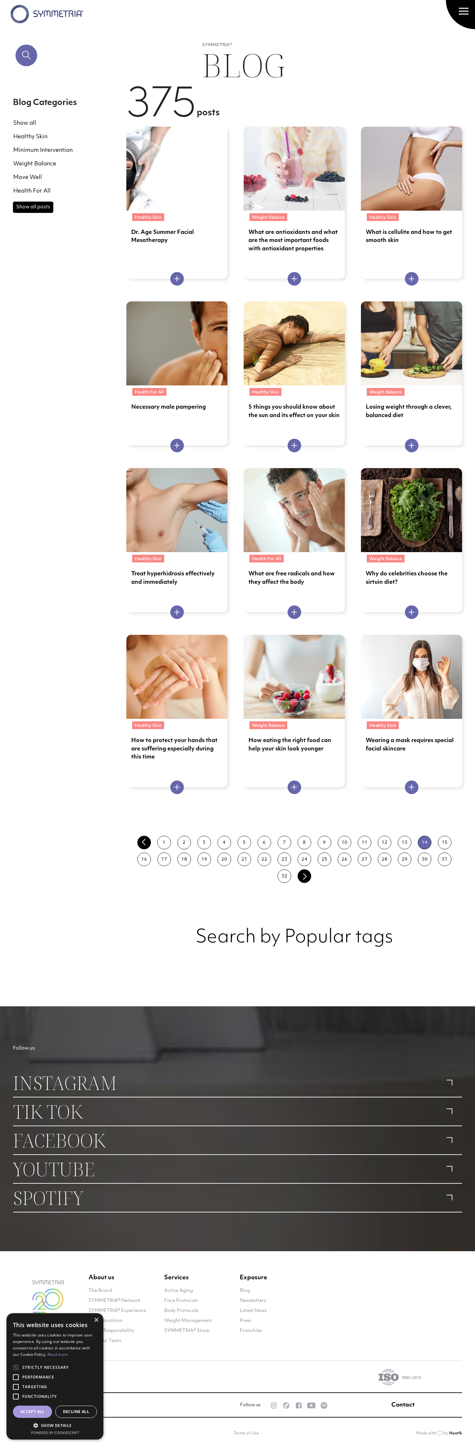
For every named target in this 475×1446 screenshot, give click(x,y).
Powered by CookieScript (55, 1432)
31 (445, 859)
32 (284, 876)
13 (404, 842)
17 (164, 859)
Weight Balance (34, 164)
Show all (24, 123)
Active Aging (178, 1290)
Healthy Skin (30, 137)
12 (384, 842)
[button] (55, 1425)
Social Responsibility (111, 1330)
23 (284, 859)
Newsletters (253, 1300)
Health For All (32, 191)
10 (344, 842)
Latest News (253, 1310)
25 (324, 859)
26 (344, 859)
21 (244, 859)
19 (204, 859)
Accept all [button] (32, 1411)
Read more (58, 1354)
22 (264, 859)
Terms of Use (246, 1433)
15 (445, 842)
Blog (245, 1290)
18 (184, 859)
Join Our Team (105, 1340)
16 (144, 859)
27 (364, 859)
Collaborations (105, 1320)
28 (384, 859)
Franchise (251, 1330)
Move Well (27, 177)
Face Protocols (180, 1300)
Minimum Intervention (43, 150)
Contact (403, 1405)
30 (425, 859)
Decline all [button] (76, 1411)
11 (364, 842)
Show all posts (33, 207)
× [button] (96, 1320)
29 (404, 859)
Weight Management (188, 1320)
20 (224, 859)
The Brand (100, 1290)
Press (245, 1320)
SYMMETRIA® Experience (117, 1310)
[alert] (54, 1376)
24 (304, 859)
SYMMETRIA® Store (186, 1330)
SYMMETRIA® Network (115, 1300)
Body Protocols (181, 1310)
